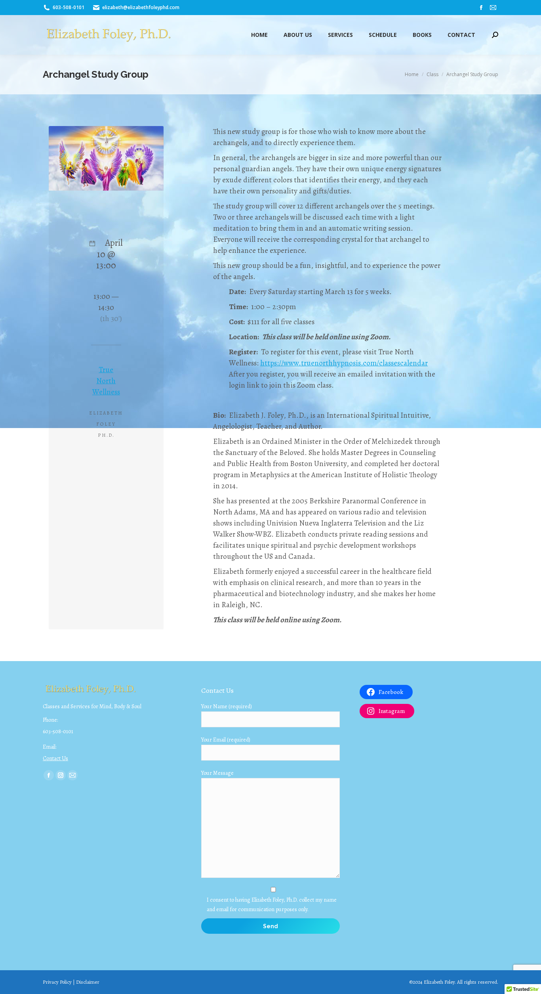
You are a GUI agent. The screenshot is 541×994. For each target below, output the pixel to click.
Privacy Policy (57, 982)
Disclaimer (87, 982)
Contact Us (55, 758)
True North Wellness (106, 381)
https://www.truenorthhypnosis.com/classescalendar (344, 363)
